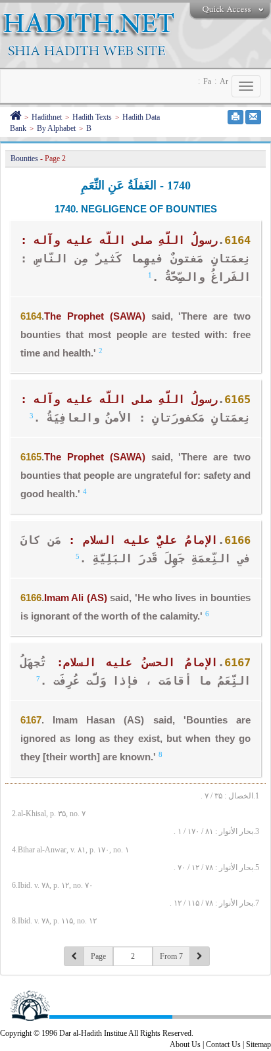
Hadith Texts (92, 117)
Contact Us (223, 1044)
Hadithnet (47, 117)
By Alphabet (56, 128)
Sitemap (258, 1044)
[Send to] (253, 117)
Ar (224, 81)
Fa (207, 81)
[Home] (15, 117)
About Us (185, 1044)
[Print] (235, 117)
